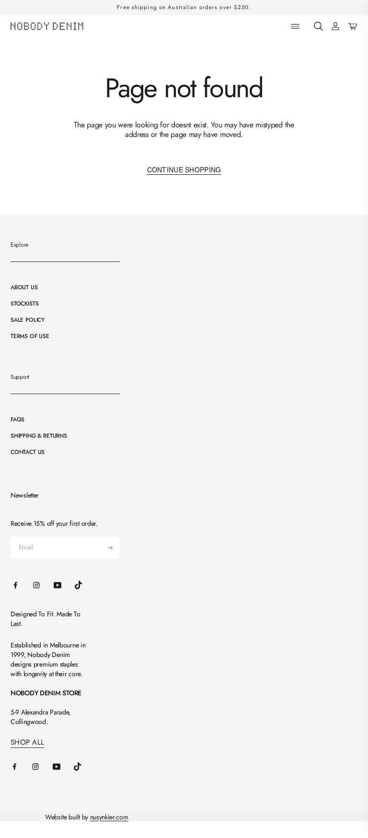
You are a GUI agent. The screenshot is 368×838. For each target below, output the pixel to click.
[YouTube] (63, 766)
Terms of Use (30, 336)
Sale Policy (28, 320)
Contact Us (28, 452)
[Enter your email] (110, 547)
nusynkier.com (109, 817)
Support (20, 377)
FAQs (17, 419)
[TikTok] (84, 766)
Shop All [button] (27, 742)
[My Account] (335, 26)
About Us (24, 287)
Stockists (24, 303)
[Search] (318, 26)
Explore (19, 244)
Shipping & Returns (39, 435)
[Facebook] (21, 766)
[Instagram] (42, 766)
